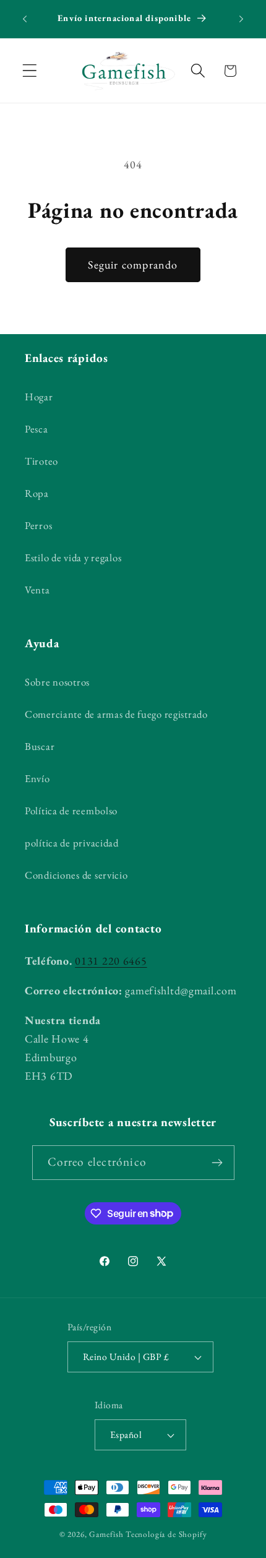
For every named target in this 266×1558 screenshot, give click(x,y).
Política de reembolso (71, 810)
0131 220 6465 (111, 960)
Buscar (39, 746)
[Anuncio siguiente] (241, 19)
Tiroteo (41, 461)
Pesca (36, 429)
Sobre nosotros (57, 682)
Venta (37, 589)
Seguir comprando (133, 264)
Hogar (39, 396)
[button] (30, 70)
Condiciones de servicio (76, 875)
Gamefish (106, 1534)
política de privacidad (72, 843)
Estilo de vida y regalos (73, 557)
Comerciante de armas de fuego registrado (116, 714)
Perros (38, 525)
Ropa (37, 493)
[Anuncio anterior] (24, 19)
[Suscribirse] (217, 1162)
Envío (37, 778)
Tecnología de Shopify (166, 1534)
